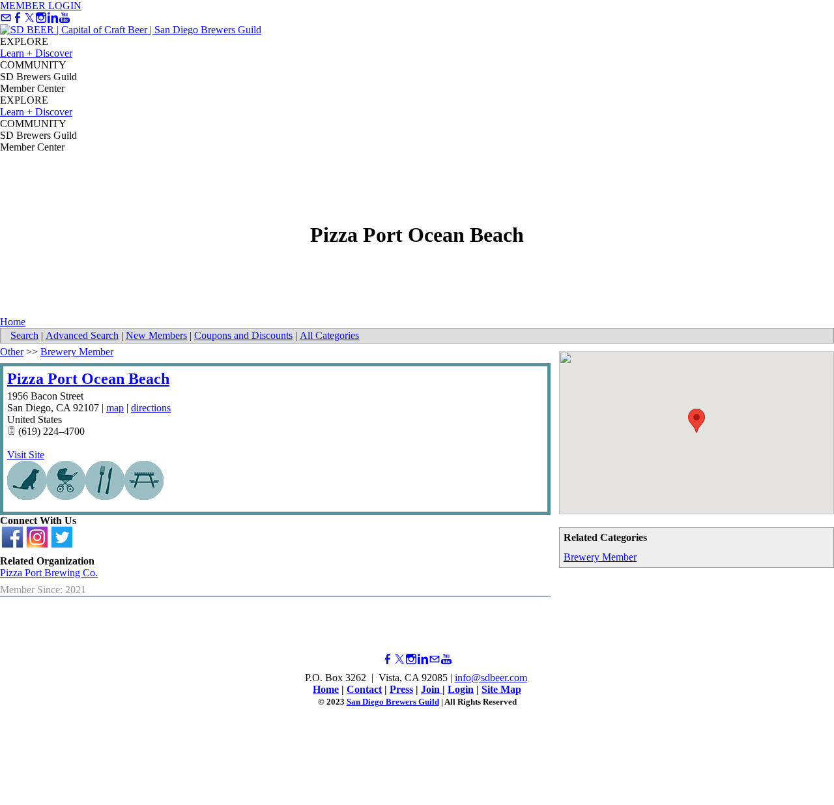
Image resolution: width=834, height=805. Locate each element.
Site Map (501, 689)
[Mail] (6, 17)
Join (431, 689)
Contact (364, 689)
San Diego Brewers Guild (393, 702)
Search (24, 335)
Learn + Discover (36, 53)
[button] (696, 421)
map (115, 407)
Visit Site (25, 454)
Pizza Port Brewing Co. (49, 572)
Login (461, 689)
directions (151, 407)
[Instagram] (41, 17)
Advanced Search (82, 335)
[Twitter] (29, 17)
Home (12, 321)
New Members (156, 335)
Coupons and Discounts (243, 335)
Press (401, 689)
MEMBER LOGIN (40, 5)
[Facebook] (17, 17)
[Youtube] (64, 17)
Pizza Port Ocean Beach (88, 378)
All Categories (329, 335)
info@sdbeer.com (491, 677)
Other (11, 351)
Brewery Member (600, 557)
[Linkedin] (53, 17)
